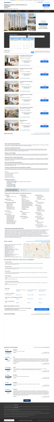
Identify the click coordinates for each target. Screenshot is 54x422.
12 (33, 43)
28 (19, 48)
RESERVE (46, 5)
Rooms (29, 34)
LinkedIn (24, 416)
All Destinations (13, 414)
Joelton (6, 302)
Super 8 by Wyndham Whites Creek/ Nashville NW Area (32, 290)
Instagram (21, 416)
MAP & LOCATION (37, 11)
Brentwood (40, 302)
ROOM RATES (18, 11)
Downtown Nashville (30, 298)
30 (28, 48)
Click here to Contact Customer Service (35, 411)
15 (26, 45)
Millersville (17, 302)
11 (31, 43)
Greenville (28, 302)
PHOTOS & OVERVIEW (7, 11)
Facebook (13, 416)
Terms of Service (21, 420)
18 (31, 45)
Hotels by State (18, 414)
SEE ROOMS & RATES (43, 24)
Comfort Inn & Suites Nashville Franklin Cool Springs (43, 290)
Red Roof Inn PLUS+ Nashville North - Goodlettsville (21, 290)
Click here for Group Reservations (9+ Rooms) (44, 48)
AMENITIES (27, 11)
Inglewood (17, 298)
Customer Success (23, 414)
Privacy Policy (26, 420)
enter (32, 52)
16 (28, 45)
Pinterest (27, 416)
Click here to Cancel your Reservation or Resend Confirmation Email (13, 411)
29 (26, 48)
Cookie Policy (30, 420)
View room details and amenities (25, 65)
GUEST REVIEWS (47, 11)
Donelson (6, 298)
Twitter (16, 416)
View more (27, 400)
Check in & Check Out (13, 34)
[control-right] (25, 22)
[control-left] (6, 22)
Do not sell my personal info (31, 414)
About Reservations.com (7, 414)
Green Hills (40, 298)
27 (17, 48)
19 (33, 45)
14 (24, 45)
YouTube (18, 416)
